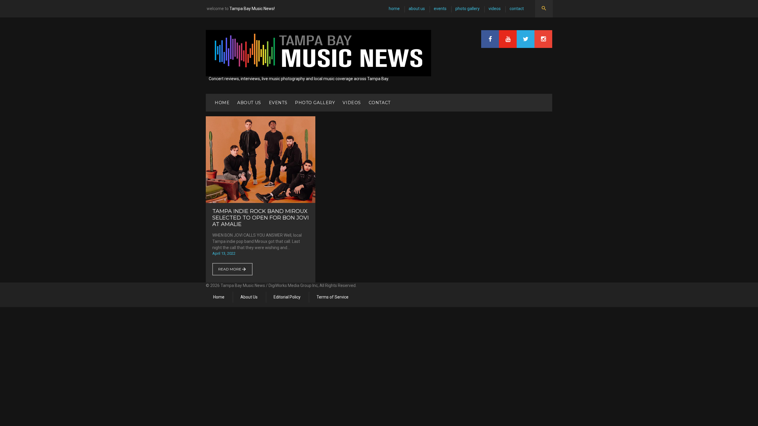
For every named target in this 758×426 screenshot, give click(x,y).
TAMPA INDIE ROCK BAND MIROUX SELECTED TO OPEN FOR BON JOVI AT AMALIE (260, 217)
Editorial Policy (287, 297)
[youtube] (508, 39)
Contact (517, 8)
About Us (249, 297)
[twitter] (525, 39)
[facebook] (490, 39)
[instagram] (543, 39)
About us (417, 8)
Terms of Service (333, 297)
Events (440, 8)
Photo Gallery (467, 8)
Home (394, 8)
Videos (495, 8)
